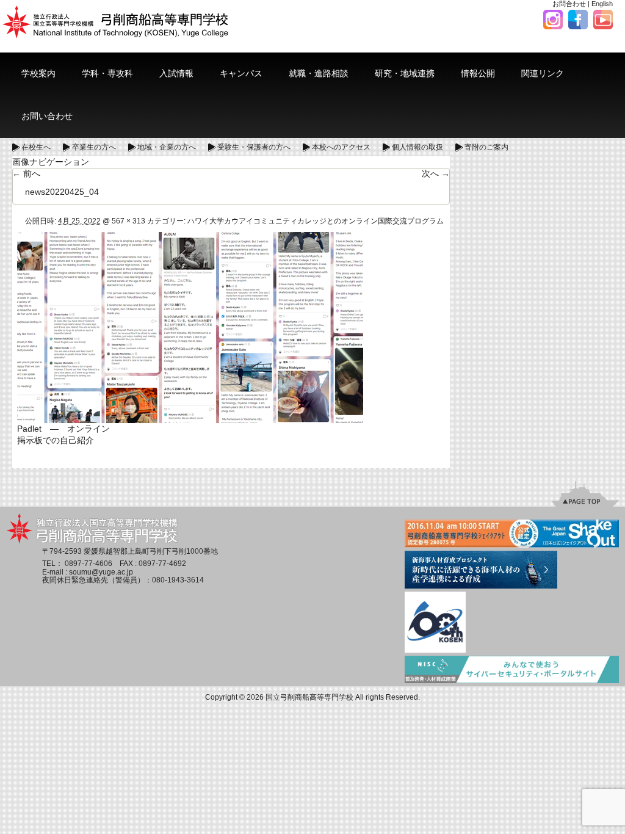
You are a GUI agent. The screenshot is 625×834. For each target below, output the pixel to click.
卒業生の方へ (94, 147)
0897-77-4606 (88, 563)
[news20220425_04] (190, 327)
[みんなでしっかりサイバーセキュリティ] (512, 670)
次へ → (436, 173)
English (602, 3)
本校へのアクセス (341, 147)
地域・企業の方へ (166, 147)
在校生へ (36, 147)
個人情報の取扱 (417, 147)
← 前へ (26, 173)
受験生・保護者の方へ (254, 147)
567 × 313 (128, 221)
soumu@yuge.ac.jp (101, 572)
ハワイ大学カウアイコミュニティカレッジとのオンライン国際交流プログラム (315, 221)
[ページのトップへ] (585, 493)
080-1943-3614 (178, 580)
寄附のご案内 (486, 147)
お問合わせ (569, 3)
